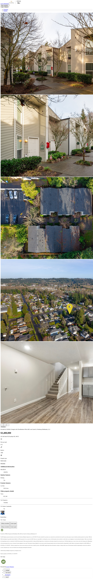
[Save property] (4, 425)
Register (6, 6)
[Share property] (7, 425)
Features (5, 10)
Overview (5, 9)
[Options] (2, 425)
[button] (46, 54)
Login (2, 6)
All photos (3, 426)
